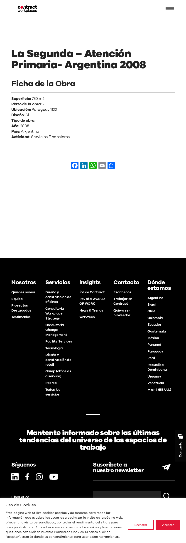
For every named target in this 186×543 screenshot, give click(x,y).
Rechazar (140, 525)
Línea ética (20, 497)
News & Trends (91, 310)
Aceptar (168, 525)
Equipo (17, 299)
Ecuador (154, 324)
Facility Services (58, 341)
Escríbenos (122, 292)
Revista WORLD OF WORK (92, 301)
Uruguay (154, 376)
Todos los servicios (52, 392)
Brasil (152, 304)
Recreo (51, 383)
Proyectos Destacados (21, 307)
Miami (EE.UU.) (159, 389)
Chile (151, 311)
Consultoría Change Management (56, 330)
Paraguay (155, 351)
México (153, 338)
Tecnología (54, 348)
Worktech (87, 317)
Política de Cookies (68, 532)
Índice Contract (92, 292)
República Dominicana (157, 367)
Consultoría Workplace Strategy (54, 313)
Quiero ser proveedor (121, 312)
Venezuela (155, 383)
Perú (151, 358)
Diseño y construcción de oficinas (58, 297)
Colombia (155, 318)
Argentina (155, 298)
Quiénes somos (23, 292)
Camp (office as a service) (58, 373)
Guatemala (156, 331)
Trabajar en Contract (122, 301)
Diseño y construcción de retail (58, 360)
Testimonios (21, 317)
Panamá (154, 344)
